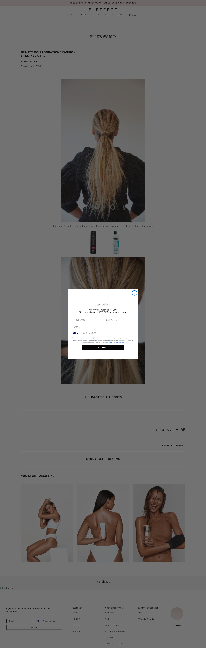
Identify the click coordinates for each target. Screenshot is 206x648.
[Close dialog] (134, 292)
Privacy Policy (109, 342)
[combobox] (75, 333)
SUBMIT (103, 347)
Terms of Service (119, 342)
